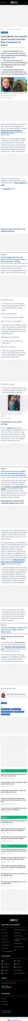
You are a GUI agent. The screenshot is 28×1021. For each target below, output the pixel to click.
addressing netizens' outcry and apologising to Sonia (13, 561)
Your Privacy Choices (15, 1020)
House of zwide (5, 709)
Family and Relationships (6, 794)
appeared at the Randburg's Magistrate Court (11, 131)
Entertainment (10, 29)
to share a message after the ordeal (14, 487)
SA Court (3, 703)
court (9, 428)
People (2, 778)
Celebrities (19, 29)
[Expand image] (26, 78)
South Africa (3, 853)
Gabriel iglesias (19, 711)
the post (7, 189)
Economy (3, 869)
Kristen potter (5, 714)
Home (2, 29)
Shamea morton (16, 709)
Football (3, 877)
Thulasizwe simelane (7, 711)
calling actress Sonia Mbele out (13, 648)
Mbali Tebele (17, 47)
